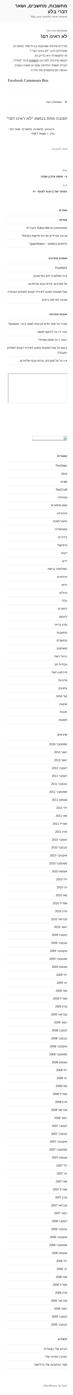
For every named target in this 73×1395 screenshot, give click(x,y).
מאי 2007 (61, 1181)
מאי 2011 (61, 815)
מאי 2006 (61, 1277)
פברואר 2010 (59, 919)
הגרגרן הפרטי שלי (56, 1356)
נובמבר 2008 (59, 1038)
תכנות (63, 712)
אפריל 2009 (60, 998)
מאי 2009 (61, 990)
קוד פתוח (61, 696)
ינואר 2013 (60, 760)
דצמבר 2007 (59, 1125)
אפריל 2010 (60, 903)
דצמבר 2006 (59, 1221)
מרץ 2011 (61, 831)
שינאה (63, 704)
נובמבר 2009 (59, 943)
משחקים (62, 648)
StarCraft (61, 489)
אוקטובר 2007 (58, 1141)
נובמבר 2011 (59, 783)
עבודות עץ (61, 664)
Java (64, 473)
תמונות (63, 720)
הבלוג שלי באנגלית (55, 1348)
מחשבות (62, 632)
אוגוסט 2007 (59, 1157)
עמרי (48, 31)
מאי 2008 (61, 1086)
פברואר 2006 (59, 1300)
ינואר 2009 (60, 1022)
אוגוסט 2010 (59, 871)
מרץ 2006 (61, 1292)
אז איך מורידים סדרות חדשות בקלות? (44, 235)
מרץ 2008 (61, 1102)
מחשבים (62, 640)
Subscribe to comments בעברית (46, 227)
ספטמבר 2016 (58, 744)
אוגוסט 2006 (59, 1253)
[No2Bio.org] (49, 438)
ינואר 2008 (60, 1117)
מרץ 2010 (61, 911)
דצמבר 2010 (59, 839)
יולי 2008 (61, 1070)
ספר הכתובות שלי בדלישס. (50, 1364)
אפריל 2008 (60, 1094)
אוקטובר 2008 (58, 1046)
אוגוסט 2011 (59, 799)
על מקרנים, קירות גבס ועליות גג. (47, 283)
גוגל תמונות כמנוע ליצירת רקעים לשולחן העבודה (37, 291)
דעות (48, 102)
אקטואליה (57, 102)
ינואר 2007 (60, 1213)
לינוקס (63, 616)
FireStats (61, 465)
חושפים (34, 60)
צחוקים (62, 688)
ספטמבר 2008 (58, 1054)
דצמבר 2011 (59, 776)
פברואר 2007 (59, 1205)
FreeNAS (61, 267)
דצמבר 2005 (59, 1316)
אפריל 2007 (60, 1189)
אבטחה (62, 497)
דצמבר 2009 (59, 935)
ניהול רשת (61, 656)
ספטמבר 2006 (58, 1245)
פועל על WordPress (55, 1385)
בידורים (62, 537)
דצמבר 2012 (59, 768)
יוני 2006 (62, 1269)
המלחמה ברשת (57, 568)
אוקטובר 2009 (58, 950)
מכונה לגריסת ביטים (54, 299)
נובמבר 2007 (59, 1133)
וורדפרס (62, 576)
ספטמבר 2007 (58, 1149)
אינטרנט (62, 513)
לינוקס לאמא (45, 331)
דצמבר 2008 (59, 1030)
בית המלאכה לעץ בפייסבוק (50, 275)
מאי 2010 (61, 895)
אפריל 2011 (60, 823)
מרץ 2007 (61, 1197)
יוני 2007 (62, 1173)
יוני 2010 (62, 887)
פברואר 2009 (59, 1014)
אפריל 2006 (60, 1284)
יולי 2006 (61, 1261)
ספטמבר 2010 (58, 863)
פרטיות (62, 680)
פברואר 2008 (59, 1110)
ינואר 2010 (60, 927)
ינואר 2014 (60, 752)
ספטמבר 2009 (58, 958)
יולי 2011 (61, 807)
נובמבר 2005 (59, 1324)
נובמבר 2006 (59, 1229)
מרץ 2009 (61, 1006)
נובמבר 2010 (59, 847)
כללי (64, 600)
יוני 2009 (62, 982)
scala (63, 481)
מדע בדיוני (60, 624)
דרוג (64, 561)
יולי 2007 (61, 1165)
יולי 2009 (61, 974)
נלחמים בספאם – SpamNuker (48, 243)
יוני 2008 (62, 1078)
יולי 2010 (61, 879)
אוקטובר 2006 (58, 1237)
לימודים (62, 608)
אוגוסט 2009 (59, 966)
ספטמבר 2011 (58, 791)
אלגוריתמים (60, 521)
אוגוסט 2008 (59, 1062)
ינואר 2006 (60, 1308)
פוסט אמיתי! (46, 339)
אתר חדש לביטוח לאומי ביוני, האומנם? (32, 323)
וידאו (64, 584)
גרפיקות (62, 545)
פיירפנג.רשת (59, 672)
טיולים (63, 592)
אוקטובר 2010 (58, 855)
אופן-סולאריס (59, 505)
